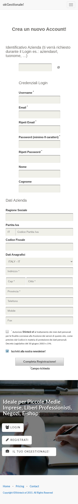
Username (26, 92)
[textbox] (35, 67)
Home (6, 486)
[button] (39, 362)
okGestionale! (13, 4)
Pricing (20, 486)
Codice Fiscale (15, 239)
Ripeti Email (27, 122)
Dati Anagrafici (15, 254)
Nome (23, 166)
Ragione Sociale (16, 210)
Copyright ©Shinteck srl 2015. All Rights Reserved (28, 493)
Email (23, 107)
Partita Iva (12, 225)
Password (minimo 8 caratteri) (39, 137)
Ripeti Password (30, 152)
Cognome (25, 181)
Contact (34, 486)
